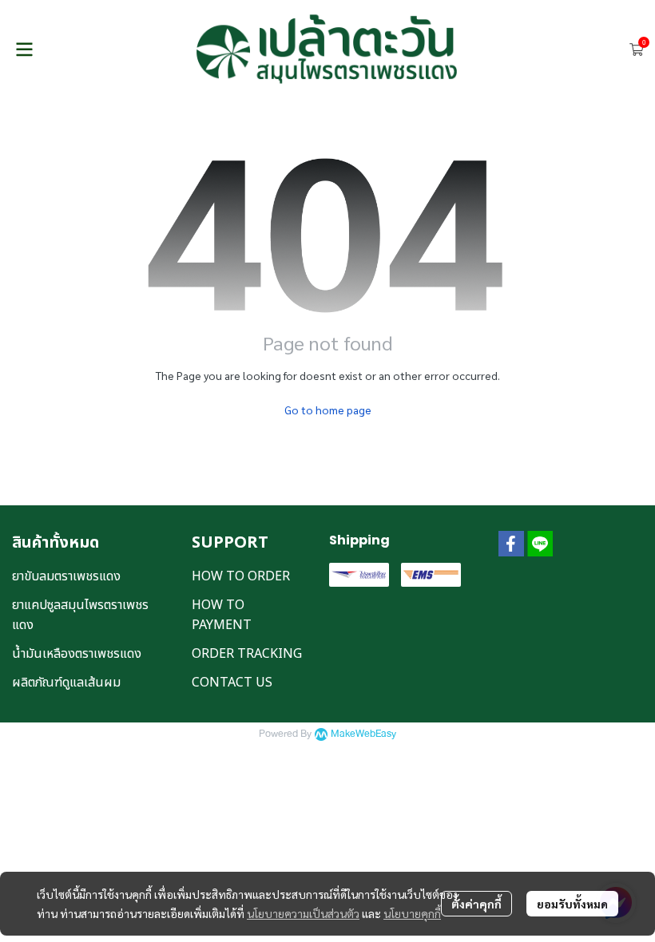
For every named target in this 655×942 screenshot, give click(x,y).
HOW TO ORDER (241, 576)
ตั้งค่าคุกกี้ (476, 903)
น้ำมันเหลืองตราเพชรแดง (76, 653)
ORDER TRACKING (247, 653)
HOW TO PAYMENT (222, 615)
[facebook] (511, 543)
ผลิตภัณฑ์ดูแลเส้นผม (66, 682)
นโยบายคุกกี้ (412, 913)
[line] (540, 543)
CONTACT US (232, 682)
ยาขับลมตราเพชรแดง (66, 576)
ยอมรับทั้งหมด (572, 903)
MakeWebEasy (363, 734)
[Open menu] (24, 49)
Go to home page (327, 409)
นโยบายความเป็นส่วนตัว (303, 913)
